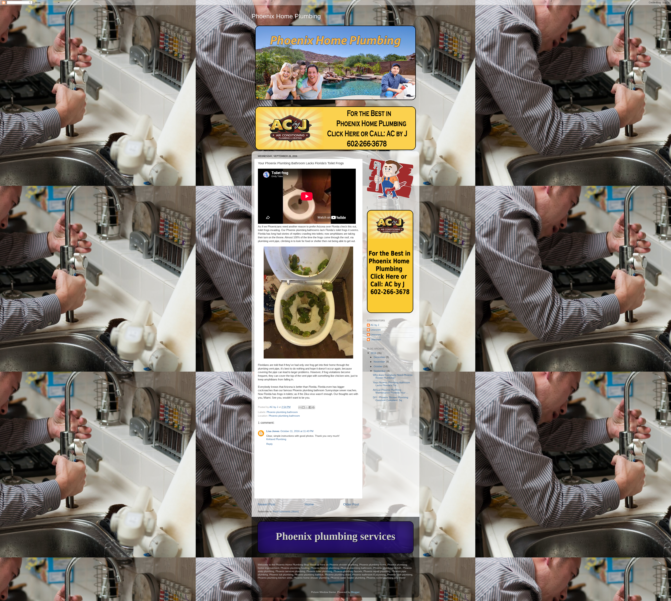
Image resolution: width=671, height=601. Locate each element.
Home (309, 504)
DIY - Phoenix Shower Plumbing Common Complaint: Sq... (390, 399)
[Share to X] (306, 407)
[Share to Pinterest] (313, 407)
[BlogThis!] (303, 407)
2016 (374, 353)
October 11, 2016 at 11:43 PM (296, 431)
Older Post (351, 504)
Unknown (375, 329)
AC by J (374, 325)
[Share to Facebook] (310, 407)
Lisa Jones (272, 431)
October (378, 366)
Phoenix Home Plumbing (286, 16)
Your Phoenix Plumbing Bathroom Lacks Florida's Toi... (391, 384)
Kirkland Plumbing (276, 439)
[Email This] (300, 407)
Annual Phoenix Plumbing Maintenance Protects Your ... (390, 391)
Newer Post (266, 504)
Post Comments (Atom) (286, 511)
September (380, 371)
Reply (269, 444)
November (380, 361)
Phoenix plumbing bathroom (282, 412)
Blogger (355, 592)
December (380, 357)
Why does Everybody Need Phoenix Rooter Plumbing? (393, 376)
